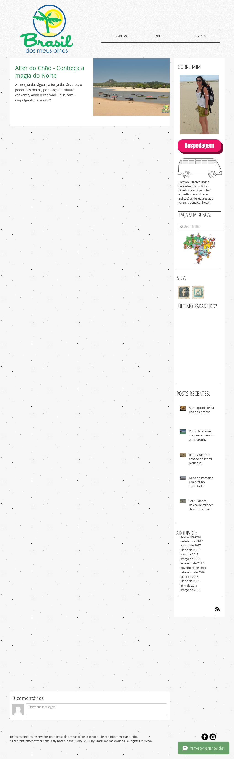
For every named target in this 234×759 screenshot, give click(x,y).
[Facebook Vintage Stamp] (184, 292)
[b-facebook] (204, 736)
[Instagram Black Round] (212, 736)
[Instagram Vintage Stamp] (198, 292)
